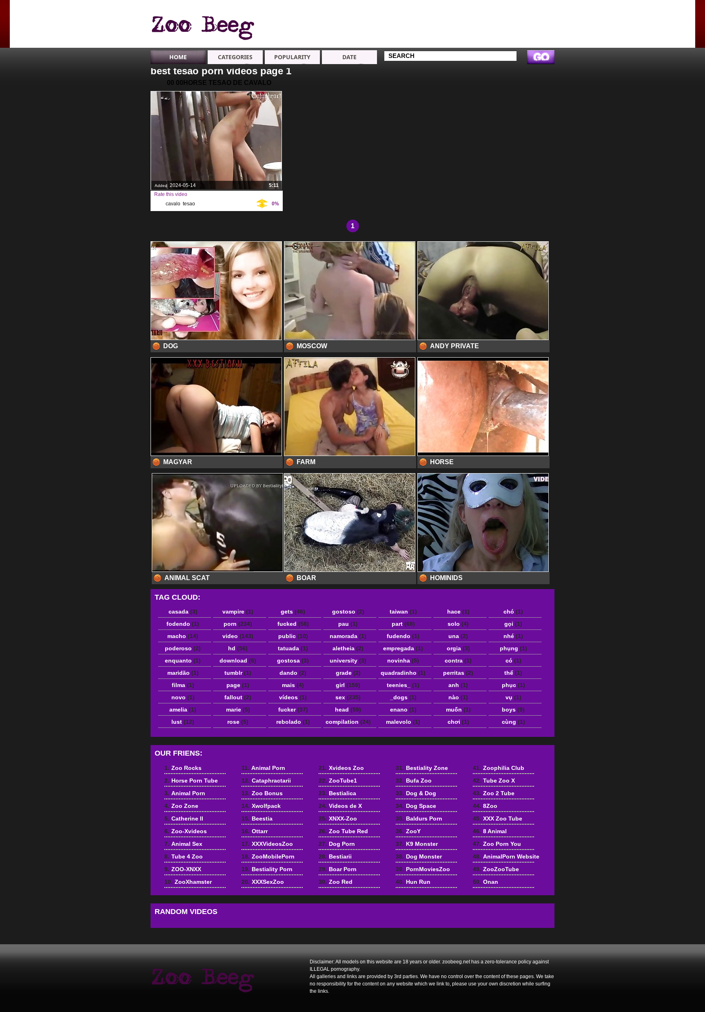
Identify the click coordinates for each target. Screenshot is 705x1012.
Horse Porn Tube (525, 21)
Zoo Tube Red (343, 831)
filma (183, 685)
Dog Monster (419, 856)
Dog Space (416, 806)
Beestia (403, 39)
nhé (513, 636)
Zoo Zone (523, 39)
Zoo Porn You (497, 844)
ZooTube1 (338, 780)
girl (348, 685)
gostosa (293, 660)
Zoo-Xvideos (469, 10)
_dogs (403, 697)
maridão (183, 672)
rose (237, 721)
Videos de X (340, 806)
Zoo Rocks (525, 10)
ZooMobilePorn (268, 856)
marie (238, 709)
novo (183, 697)
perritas (458, 672)
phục (513, 685)
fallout (237, 697)
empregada (403, 648)
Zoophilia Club (498, 768)
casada (182, 611)
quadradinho (403, 672)
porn (238, 624)
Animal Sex (467, 17)
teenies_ (403, 685)
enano (403, 709)
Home (178, 57)
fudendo (403, 636)
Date (349, 57)
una (458, 636)
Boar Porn (338, 869)
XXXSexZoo (263, 882)
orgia (458, 648)
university (348, 660)
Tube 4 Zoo (467, 24)
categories (235, 57)
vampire (237, 611)
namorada (348, 636)
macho (182, 636)
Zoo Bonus (408, 24)
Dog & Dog (416, 793)
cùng (513, 721)
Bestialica (337, 793)
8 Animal (490, 831)
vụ (513, 697)
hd (238, 648)
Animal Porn (527, 32)
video (237, 636)
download (237, 660)
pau (348, 624)
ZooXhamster (470, 39)
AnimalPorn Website (506, 856)
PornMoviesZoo (423, 869)
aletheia (348, 648)
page (237, 685)
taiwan (403, 611)
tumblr (237, 672)
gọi (513, 624)
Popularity (292, 57)
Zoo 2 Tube (493, 793)
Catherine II (526, 46)
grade (348, 672)
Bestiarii (335, 856)
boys (513, 709)
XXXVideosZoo (267, 844)
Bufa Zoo (414, 780)
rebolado (293, 721)
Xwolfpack (407, 32)
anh (458, 685)
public (293, 636)
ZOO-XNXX (466, 32)
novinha (403, 660)
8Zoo (485, 806)
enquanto (183, 660)
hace (458, 611)
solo (458, 624)
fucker (293, 709)
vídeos (293, 697)
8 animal (202, 25)
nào (458, 697)
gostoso (348, 611)
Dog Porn (337, 844)
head (348, 709)
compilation (348, 721)
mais (293, 685)
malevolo (403, 721)
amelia (182, 709)
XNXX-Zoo (338, 818)
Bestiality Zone (422, 768)
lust (182, 721)
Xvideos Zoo (341, 768)
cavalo (173, 204)
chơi (458, 721)
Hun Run (413, 882)
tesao (189, 204)
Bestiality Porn (267, 869)
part (403, 624)
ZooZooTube (496, 869)
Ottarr (255, 831)
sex (348, 697)
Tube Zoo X (494, 780)
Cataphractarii (412, 17)
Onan (485, 882)
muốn (458, 709)
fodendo (182, 624)
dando (292, 672)
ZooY (408, 831)
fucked (293, 624)
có (513, 660)
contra (458, 660)
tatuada (293, 648)
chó (513, 611)
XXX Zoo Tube (497, 818)
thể (513, 672)
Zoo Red (335, 882)
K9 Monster (417, 844)
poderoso (183, 648)
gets (293, 611)
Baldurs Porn (419, 818)
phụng (513, 648)
